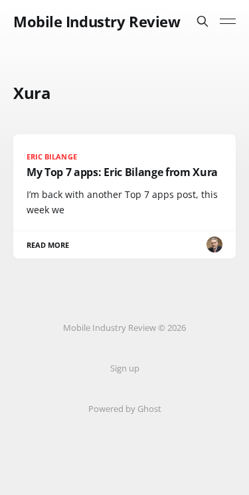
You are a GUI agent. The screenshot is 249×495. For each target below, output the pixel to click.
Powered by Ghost (124, 409)
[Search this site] (202, 21)
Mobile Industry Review (96, 21)
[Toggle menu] (228, 21)
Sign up (124, 368)
